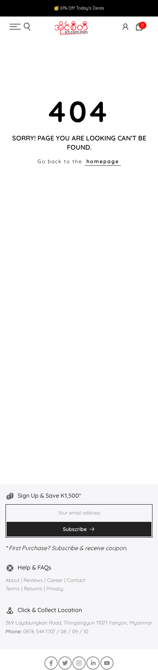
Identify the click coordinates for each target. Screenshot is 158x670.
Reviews (33, 580)
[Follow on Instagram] (79, 663)
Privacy (54, 588)
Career (55, 580)
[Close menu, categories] (113, 12)
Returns (33, 588)
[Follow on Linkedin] (93, 663)
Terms (13, 588)
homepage (102, 161)
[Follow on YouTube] (107, 663)
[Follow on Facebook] (51, 663)
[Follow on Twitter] (65, 663)
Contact (76, 580)
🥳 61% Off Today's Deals (79, 8)
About (13, 580)
